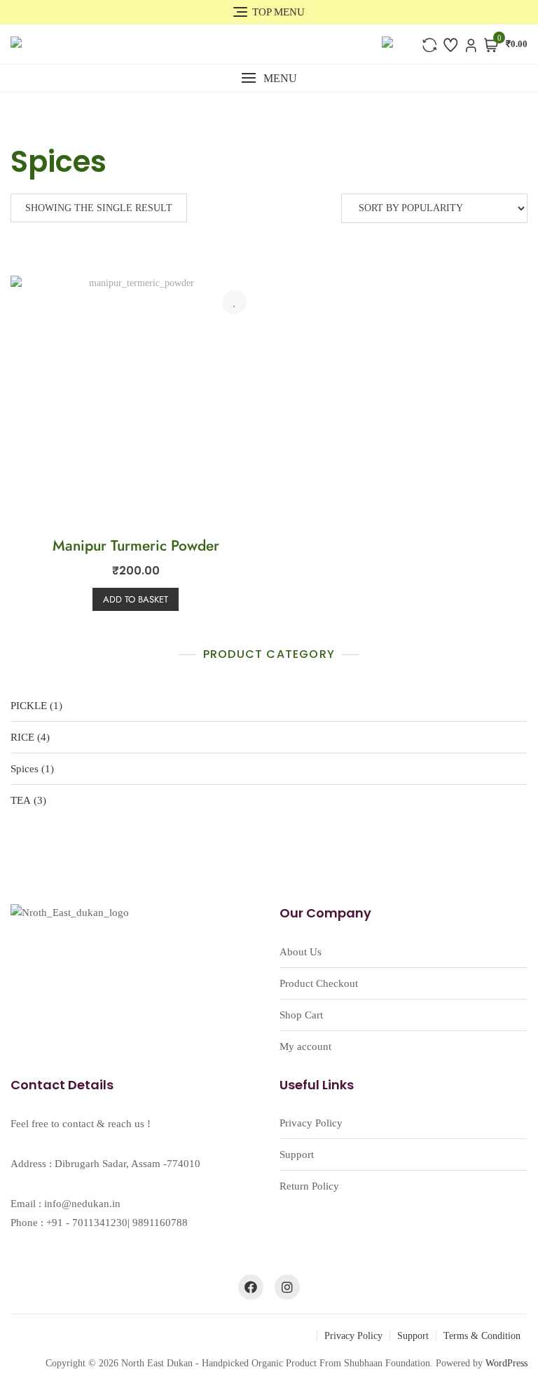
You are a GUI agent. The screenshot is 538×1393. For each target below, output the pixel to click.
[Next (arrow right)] (513, 696)
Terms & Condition (481, 1336)
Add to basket (135, 599)
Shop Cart (301, 1015)
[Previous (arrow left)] (24, 696)
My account (305, 1046)
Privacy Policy (311, 1123)
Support (297, 1154)
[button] (269, 78)
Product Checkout (319, 983)
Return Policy (309, 1186)
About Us (301, 951)
